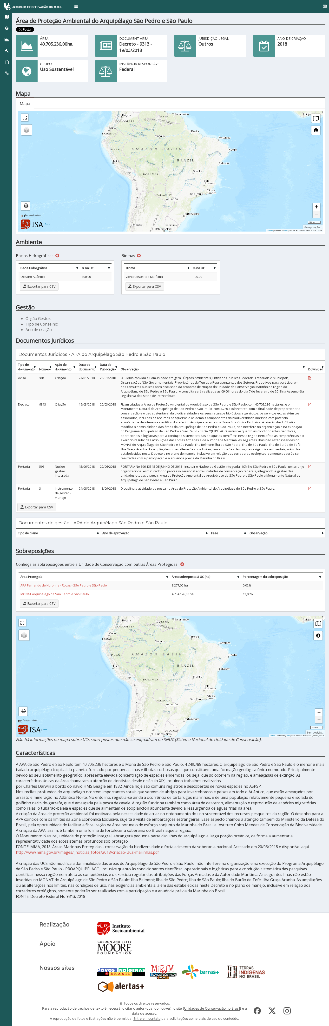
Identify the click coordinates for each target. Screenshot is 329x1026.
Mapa (25, 103)
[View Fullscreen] (24, 117)
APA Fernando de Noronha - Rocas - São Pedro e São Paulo (63, 585)
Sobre (47, 224)
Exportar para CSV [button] (40, 286)
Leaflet (270, 230)
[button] (76, 6)
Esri (286, 230)
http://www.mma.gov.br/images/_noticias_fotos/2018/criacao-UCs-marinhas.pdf (87, 852)
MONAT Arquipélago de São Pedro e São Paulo (54, 594)
